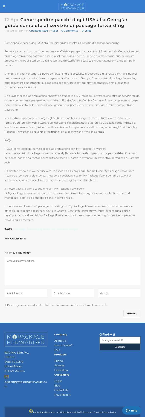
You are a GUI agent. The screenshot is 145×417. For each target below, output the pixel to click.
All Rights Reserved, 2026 (69, 412)
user (55, 30)
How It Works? (63, 345)
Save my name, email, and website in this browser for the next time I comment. (57, 305)
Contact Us (61, 390)
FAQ (57, 350)
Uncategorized (38, 30)
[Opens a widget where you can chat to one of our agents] (131, 410)
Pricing (58, 361)
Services (59, 365)
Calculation (61, 370)
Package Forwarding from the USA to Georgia (45, 229)
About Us (60, 340)
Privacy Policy (109, 412)
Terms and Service (92, 412)
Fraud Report (62, 394)
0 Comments (69, 30)
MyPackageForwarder (44, 412)
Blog (57, 385)
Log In (58, 381)
